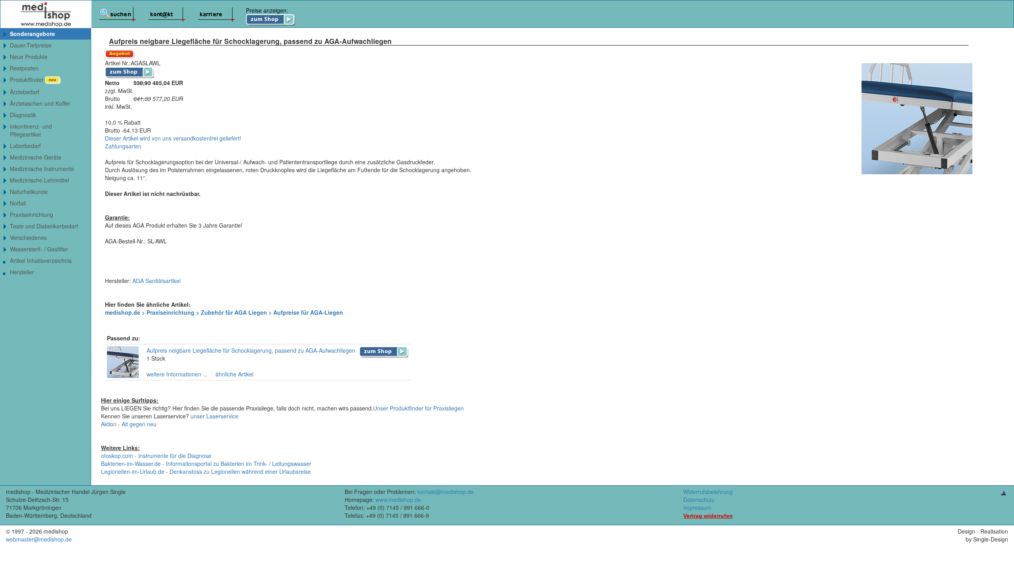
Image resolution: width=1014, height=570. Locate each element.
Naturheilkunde (29, 192)
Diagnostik (23, 115)
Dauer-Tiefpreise (30, 45)
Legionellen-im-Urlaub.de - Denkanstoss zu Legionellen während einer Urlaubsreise (206, 471)
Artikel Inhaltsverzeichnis (41, 260)
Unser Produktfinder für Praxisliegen (418, 408)
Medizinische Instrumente (42, 169)
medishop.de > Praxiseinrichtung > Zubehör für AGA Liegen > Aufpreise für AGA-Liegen (224, 312)
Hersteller (22, 272)
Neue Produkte (29, 57)
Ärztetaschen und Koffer (40, 103)
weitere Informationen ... (177, 374)
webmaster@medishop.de (39, 539)
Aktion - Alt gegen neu (128, 424)
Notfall (18, 203)
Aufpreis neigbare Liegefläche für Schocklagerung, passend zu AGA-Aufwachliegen (251, 350)
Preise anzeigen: (267, 10)
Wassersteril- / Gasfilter (39, 249)
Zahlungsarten (123, 146)
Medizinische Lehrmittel (39, 180)
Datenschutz (699, 500)
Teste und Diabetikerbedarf (44, 226)
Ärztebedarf (24, 92)
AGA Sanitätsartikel (156, 281)
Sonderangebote (32, 34)
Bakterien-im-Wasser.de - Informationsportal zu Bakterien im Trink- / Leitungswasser (206, 463)
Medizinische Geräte (35, 157)
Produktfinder (27, 80)
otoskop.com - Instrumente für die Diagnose (156, 456)
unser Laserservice (214, 416)
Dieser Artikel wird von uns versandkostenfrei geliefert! (173, 138)
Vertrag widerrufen (708, 516)
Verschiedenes (28, 237)
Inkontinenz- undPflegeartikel (31, 130)
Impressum (697, 507)
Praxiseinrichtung (31, 214)
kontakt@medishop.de (445, 492)
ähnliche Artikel (234, 374)
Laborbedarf (25, 146)
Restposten (24, 68)
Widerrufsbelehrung (708, 492)
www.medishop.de (398, 500)
